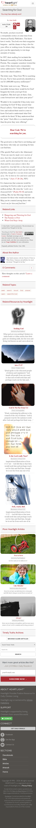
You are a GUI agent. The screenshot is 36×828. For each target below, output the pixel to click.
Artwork (6, 767)
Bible (5, 759)
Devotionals (8, 755)
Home (5, 772)
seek (3, 290)
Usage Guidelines (11, 242)
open (3, 294)
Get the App (10, 739)
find (21, 290)
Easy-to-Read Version (19, 791)
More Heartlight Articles (13, 529)
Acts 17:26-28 (6, 25)
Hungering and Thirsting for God (17, 215)
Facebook (9, 734)
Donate (6, 718)
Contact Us (10, 744)
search (9, 290)
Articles (6, 763)
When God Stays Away (13, 220)
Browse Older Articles (18, 639)
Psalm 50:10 (19, 191)
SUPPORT (5, 707)
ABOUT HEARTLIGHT (12, 689)
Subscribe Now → (18, 679)
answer (27, 290)
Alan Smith (12, 20)
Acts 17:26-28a (17, 178)
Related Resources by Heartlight (17, 301)
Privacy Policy (27, 786)
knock (16, 290)
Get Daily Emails (18, 728)
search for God (12, 294)
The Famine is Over (12, 217)
